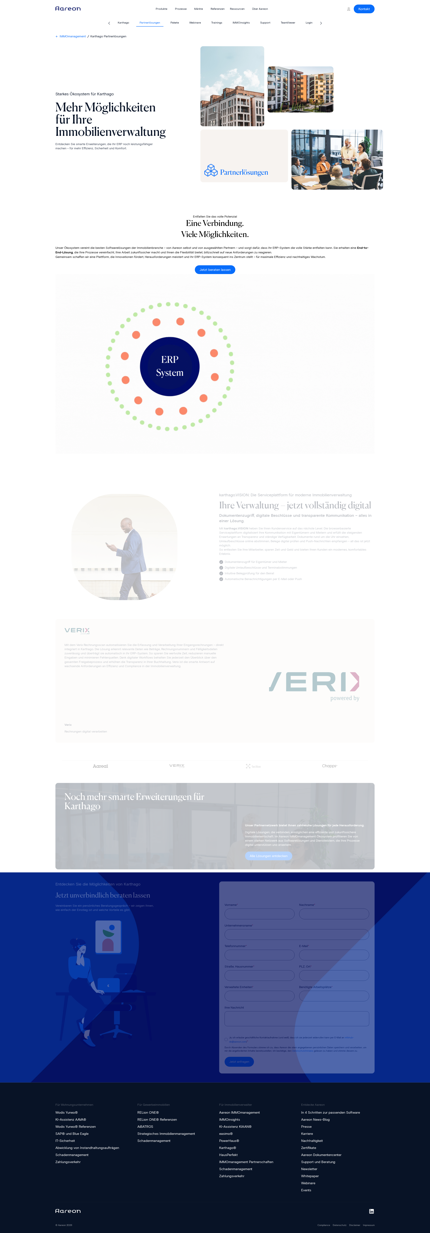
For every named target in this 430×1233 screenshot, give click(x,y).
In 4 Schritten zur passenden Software (330, 1112)
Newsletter (309, 1169)
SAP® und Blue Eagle (72, 1134)
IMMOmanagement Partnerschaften (246, 1162)
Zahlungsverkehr (68, 1162)
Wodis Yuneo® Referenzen (75, 1127)
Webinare (195, 22)
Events (306, 1190)
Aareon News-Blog (315, 1120)
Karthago (123, 22)
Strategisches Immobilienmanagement (166, 1134)
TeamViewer (288, 22)
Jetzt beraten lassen (215, 270)
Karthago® (227, 1148)
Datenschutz (340, 1225)
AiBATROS (145, 1127)
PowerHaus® (229, 1141)
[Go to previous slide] (109, 23)
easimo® (226, 1134)
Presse (306, 1127)
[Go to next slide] (321, 23)
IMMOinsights (241, 22)
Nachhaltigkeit (312, 1141)
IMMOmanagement (73, 36)
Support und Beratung (318, 1162)
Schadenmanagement (72, 1155)
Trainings (216, 22)
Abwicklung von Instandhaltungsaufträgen (87, 1148)
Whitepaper (310, 1176)
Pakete (174, 22)
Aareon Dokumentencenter (321, 1155)
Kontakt (364, 9)
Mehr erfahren (74, 679)
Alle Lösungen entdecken (269, 856)
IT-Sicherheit (65, 1141)
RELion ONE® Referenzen (157, 1120)
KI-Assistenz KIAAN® (235, 1127)
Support (265, 22)
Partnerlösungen (150, 22)
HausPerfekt (228, 1155)
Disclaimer (354, 1225)
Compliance (323, 1225)
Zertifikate (308, 1148)
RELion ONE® (148, 1112)
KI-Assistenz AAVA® (70, 1120)
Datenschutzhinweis (302, 1050)
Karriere (307, 1134)
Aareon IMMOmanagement (239, 1112)
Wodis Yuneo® (66, 1112)
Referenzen (218, 8)
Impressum (369, 1225)
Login (309, 22)
